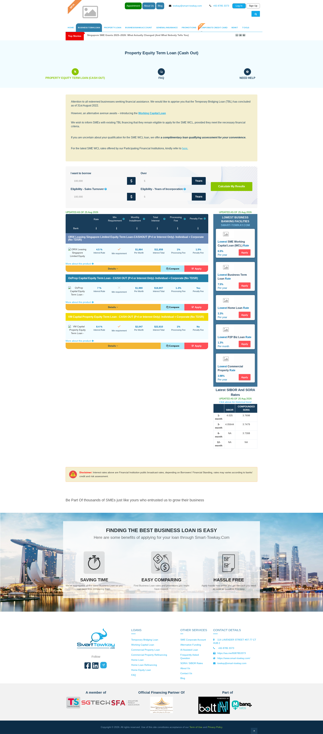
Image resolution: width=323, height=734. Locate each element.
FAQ (133, 675)
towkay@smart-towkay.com (187, 5)
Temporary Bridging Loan (144, 639)
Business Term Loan (89, 27)
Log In (239, 5)
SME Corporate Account (193, 639)
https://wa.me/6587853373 (231, 653)
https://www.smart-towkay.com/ (233, 658)
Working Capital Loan (152, 113)
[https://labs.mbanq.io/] (244, 705)
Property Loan (112, 27)
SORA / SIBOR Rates (191, 663)
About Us (149, 5)
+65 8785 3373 (225, 648)
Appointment (133, 5)
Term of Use (195, 727)
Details (112, 268)
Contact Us (186, 673)
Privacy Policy (215, 727)
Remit (234, 27)
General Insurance (167, 27)
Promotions (189, 27)
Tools (245, 27)
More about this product (79, 263)
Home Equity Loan (141, 670)
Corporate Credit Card (213, 27)
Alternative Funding (190, 644)
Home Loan (137, 660)
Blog (160, 5)
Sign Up (253, 5)
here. (185, 148)
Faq (161, 77)
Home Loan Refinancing (144, 665)
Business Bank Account (138, 27)
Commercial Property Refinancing (149, 654)
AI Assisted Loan (189, 649)
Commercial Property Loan (145, 649)
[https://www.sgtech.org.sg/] (96, 703)
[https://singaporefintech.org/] (126, 703)
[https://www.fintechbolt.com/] (214, 711)
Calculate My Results (231, 186)
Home (71, 27)
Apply (198, 268)
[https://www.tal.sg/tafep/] (73, 703)
